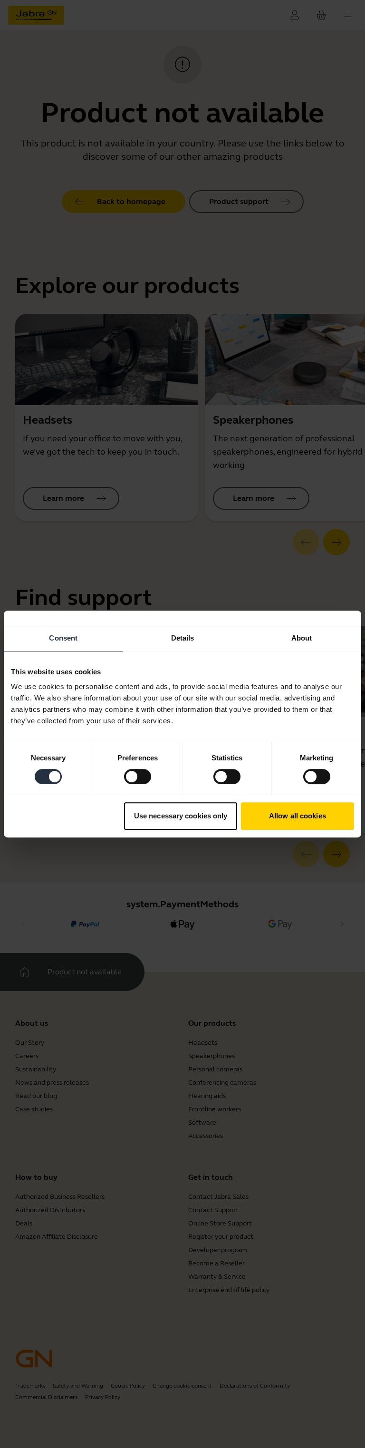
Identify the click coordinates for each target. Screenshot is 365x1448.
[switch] (137, 776)
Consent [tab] (63, 638)
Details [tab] (182, 638)
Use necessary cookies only (181, 816)
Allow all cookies (297, 816)
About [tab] (301, 638)
